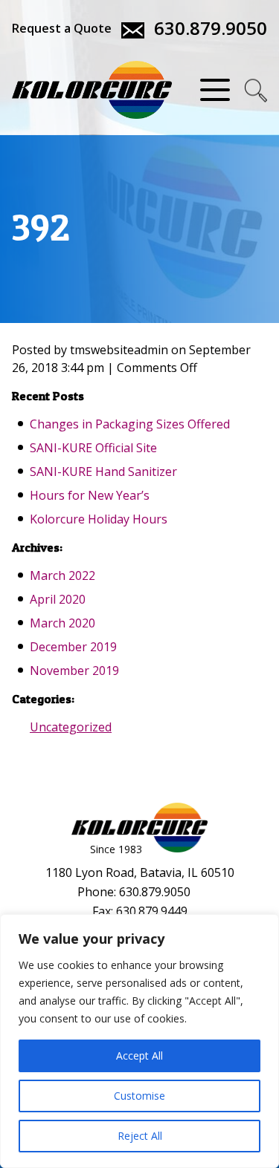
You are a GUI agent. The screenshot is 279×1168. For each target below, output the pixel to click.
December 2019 (73, 647)
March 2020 (62, 623)
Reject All (140, 1136)
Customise (139, 1096)
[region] (139, 1041)
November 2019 (74, 670)
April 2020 (58, 599)
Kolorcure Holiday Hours (98, 519)
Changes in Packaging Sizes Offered (130, 424)
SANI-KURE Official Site (93, 448)
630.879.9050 (210, 28)
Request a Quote (62, 28)
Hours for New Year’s (90, 495)
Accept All (139, 1055)
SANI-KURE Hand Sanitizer (103, 471)
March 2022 (62, 575)
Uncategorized (71, 727)
